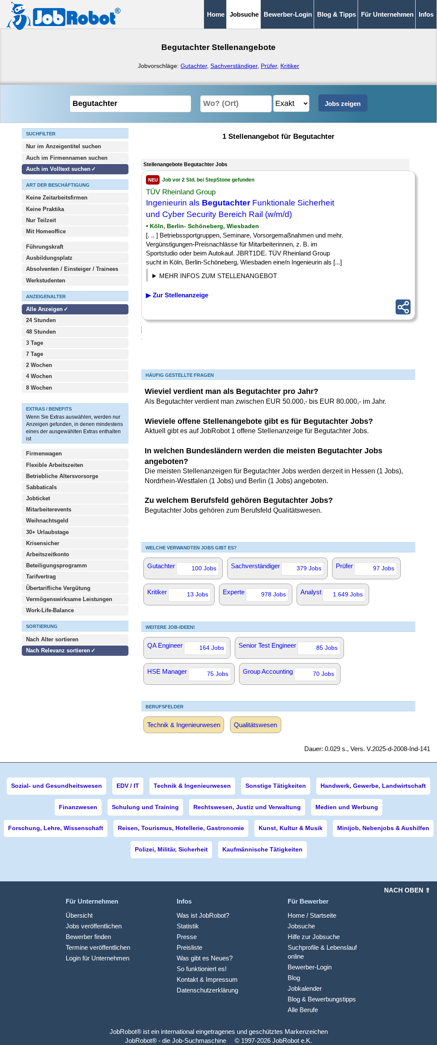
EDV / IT (128, 785)
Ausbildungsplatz (49, 258)
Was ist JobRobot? (203, 915)
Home (215, 14)
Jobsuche (301, 926)
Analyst (331, 593)
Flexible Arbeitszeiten (54, 465)
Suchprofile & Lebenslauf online (322, 952)
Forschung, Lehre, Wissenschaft (55, 828)
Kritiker (289, 65)
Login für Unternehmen (97, 958)
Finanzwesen (78, 807)
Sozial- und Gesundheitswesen (56, 785)
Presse (187, 936)
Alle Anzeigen (45, 309)
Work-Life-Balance (50, 610)
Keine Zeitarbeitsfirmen (56, 197)
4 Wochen (39, 376)
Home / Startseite (312, 915)
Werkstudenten (45, 280)
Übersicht (79, 915)
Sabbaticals (41, 487)
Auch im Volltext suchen (58, 169)
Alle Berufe (303, 1009)
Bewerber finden (88, 936)
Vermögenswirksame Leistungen (69, 599)
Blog (294, 977)
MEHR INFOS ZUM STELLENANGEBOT (218, 275)
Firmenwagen (44, 453)
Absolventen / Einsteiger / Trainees (72, 269)
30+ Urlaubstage (47, 532)
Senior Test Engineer (288, 646)
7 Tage (34, 354)
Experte (254, 593)
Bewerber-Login (288, 14)
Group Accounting (288, 672)
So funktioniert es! (202, 968)
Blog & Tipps (336, 14)
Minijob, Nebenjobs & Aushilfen (383, 828)
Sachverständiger (233, 65)
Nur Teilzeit (41, 220)
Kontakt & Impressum (207, 979)
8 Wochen (39, 388)
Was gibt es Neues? (205, 958)
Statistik (188, 926)
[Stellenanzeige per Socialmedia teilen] (403, 306)
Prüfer (269, 65)
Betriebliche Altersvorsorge (62, 476)
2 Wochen (39, 365)
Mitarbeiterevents (48, 509)
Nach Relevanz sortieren (58, 650)
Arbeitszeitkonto (47, 554)
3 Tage (34, 343)
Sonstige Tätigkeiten (275, 785)
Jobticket (38, 498)
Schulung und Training (145, 807)
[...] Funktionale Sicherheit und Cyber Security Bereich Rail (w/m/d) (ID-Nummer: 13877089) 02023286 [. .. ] (228, 277)
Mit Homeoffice (46, 231)
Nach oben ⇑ (407, 890)
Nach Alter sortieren (52, 639)
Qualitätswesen (255, 724)
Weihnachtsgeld (47, 520)
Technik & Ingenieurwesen (183, 724)
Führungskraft (44, 247)
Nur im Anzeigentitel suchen (63, 146)
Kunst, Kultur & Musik (291, 828)
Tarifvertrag (41, 576)
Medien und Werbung (346, 807)
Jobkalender (305, 988)
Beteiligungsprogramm (56, 565)
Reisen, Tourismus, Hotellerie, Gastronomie (181, 828)
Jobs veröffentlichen (94, 926)
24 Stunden (41, 320)
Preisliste (189, 947)
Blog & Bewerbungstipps (322, 999)
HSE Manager (187, 672)
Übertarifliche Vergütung (58, 588)
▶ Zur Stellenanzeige (177, 295)
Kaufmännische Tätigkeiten (262, 849)
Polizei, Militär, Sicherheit (171, 849)
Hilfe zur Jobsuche (314, 936)
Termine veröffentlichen (98, 947)
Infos (426, 14)
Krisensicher (42, 543)
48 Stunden (41, 332)
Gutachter (194, 65)
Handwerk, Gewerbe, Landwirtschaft (373, 785)
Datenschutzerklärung (207, 990)
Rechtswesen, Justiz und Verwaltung (247, 807)
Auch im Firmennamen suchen (67, 158)
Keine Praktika (45, 209)
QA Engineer (185, 646)
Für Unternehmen (387, 14)
